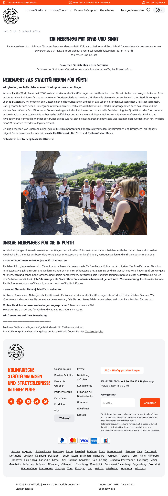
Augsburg (27, 451)
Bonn (102, 451)
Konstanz (84, 459)
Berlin (69, 451)
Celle (139, 451)
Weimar (99, 468)
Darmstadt (151, 451)
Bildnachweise (107, 488)
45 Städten (15, 101)
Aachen (15, 451)
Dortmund (15, 455)
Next (142, 193)
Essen (74, 455)
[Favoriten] (148, 10)
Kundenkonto (84, 385)
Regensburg (140, 464)
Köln (94, 459)
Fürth (134, 455)
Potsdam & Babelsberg (118, 464)
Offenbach (67, 464)
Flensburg (98, 455)
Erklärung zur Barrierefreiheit (85, 394)
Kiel (64, 459)
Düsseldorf (54, 455)
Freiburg (124, 455)
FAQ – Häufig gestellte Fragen (122, 370)
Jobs (15, 31)
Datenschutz (128, 484)
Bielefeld (80, 451)
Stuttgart (60, 468)
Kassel (55, 459)
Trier (70, 468)
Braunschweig (115, 451)
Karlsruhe (44, 459)
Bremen (130, 451)
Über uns (82, 402)
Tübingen (80, 468)
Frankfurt (112, 455)
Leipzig (103, 459)
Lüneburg (142, 459)
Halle (143, 455)
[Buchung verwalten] (159, 10)
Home (5, 31)
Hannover (16, 459)
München (28, 464)
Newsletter (83, 408)
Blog (57, 410)
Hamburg (153, 455)
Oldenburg (81, 464)
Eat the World (19, 93)
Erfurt (66, 455)
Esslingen (85, 455)
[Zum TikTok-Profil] (37, 403)
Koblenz (72, 459)
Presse (80, 368)
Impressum (105, 484)
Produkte (59, 404)
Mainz (153, 459)
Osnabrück (96, 464)
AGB (116, 484)
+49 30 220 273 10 (132, 381)
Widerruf (64, 418)
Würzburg (140, 468)
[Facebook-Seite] (11, 403)
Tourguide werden (132, 10)
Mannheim (15, 464)
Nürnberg (53, 464)
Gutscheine (107, 10)
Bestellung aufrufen (83, 377)
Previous (26, 193)
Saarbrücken (46, 468)
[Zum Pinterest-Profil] (45, 403)
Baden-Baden (43, 451)
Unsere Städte (34, 10)
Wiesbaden (112, 468)
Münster (41, 464)
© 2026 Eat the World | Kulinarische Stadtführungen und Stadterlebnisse (48, 486)
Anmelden (150, 402)
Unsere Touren (59, 10)
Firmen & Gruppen (85, 10)
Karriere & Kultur (63, 375)
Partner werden (63, 391)
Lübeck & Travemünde (122, 459)
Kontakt (81, 414)
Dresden (28, 455)
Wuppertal (126, 468)
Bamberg (58, 451)
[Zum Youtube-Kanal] (28, 403)
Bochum (92, 451)
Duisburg (40, 455)
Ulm (90, 468)
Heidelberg (30, 459)
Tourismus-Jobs (94, 331)
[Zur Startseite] (11, 16)
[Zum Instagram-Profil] (20, 403)
